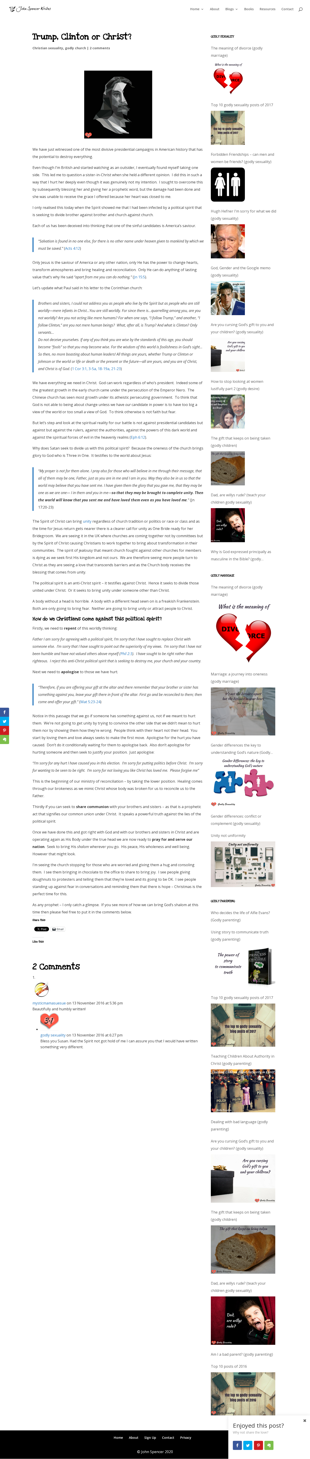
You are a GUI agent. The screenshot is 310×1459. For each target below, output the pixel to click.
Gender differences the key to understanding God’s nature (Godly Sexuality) (240, 749)
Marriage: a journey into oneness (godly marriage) (239, 678)
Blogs (229, 9)
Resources (268, 9)
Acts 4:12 (72, 248)
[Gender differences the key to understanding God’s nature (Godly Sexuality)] (243, 782)
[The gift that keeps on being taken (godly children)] (228, 468)
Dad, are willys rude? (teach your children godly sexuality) (238, 498)
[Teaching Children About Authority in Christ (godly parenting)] (243, 1091)
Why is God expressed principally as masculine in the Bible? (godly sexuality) (241, 556)
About (214, 9)
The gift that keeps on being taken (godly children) (240, 442)
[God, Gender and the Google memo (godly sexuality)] (228, 298)
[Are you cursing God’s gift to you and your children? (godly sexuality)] (228, 355)
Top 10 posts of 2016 (229, 1366)
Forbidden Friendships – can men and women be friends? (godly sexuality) (242, 158)
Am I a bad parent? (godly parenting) (242, 1354)
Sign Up (150, 1437)
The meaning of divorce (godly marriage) (237, 52)
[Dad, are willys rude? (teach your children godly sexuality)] (228, 525)
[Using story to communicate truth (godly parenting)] (243, 966)
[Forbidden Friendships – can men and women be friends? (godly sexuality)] (228, 185)
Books (249, 9)
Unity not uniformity (228, 835)
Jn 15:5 (139, 276)
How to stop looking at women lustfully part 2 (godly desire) (237, 385)
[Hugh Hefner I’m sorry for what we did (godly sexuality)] (228, 241)
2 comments (100, 48)
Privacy (185, 1437)
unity (87, 521)
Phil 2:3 (126, 653)
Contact (287, 9)
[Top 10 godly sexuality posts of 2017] (228, 128)
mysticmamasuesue (49, 1003)
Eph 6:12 (138, 437)
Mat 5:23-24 (90, 701)
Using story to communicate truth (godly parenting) (239, 936)
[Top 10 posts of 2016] (243, 1393)
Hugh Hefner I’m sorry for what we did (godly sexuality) (243, 215)
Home (194, 9)
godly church (75, 48)
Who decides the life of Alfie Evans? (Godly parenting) (240, 916)
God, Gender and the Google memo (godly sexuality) (241, 271)
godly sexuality (53, 1035)
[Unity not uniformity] (243, 864)
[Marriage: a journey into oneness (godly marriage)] (243, 711)
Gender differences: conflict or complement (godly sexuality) (236, 820)
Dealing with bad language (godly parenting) (239, 1125)
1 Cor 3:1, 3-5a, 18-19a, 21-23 (96, 368)
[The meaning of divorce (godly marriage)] (228, 78)
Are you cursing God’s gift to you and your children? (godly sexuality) (242, 328)
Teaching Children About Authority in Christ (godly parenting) (242, 1060)
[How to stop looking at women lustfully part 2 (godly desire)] (228, 412)
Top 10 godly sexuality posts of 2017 (242, 104)
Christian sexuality (47, 48)
